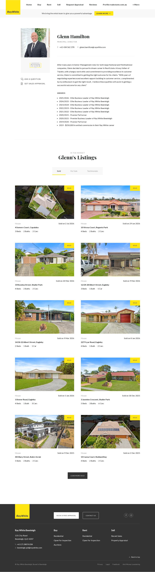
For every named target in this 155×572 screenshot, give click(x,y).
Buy (56, 530)
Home (29, 4)
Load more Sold (78, 476)
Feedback (116, 564)
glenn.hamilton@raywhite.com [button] (93, 47)
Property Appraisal (119, 540)
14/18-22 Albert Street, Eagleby (29, 342)
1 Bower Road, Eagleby (25, 399)
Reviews (93, 4)
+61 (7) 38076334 (25, 544)
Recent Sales (116, 536)
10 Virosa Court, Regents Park (94, 227)
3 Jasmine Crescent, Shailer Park (95, 399)
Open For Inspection (62, 540)
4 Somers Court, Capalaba (27, 227)
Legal (108, 564)
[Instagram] (131, 515)
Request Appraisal (75, 4)
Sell (113, 530)
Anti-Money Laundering (131, 564)
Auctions (57, 545)
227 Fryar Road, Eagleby (92, 342)
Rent (84, 530)
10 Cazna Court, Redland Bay (94, 457)
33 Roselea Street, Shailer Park (29, 285)
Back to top (135, 557)
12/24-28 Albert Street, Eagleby (95, 285)
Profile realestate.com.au (115, 4)
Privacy (100, 564)
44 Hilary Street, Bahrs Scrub (28, 457)
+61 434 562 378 (67, 47)
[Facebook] (126, 515)
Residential (58, 536)
